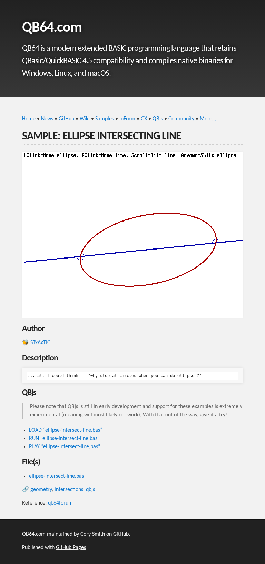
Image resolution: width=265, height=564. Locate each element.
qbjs (90, 489)
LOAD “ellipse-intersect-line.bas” (65, 430)
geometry (41, 489)
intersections (69, 489)
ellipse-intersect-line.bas (56, 476)
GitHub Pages (71, 548)
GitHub (66, 119)
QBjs (158, 119)
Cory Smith (92, 534)
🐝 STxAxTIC (36, 343)
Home (29, 119)
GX (144, 119)
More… (208, 119)
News (47, 119)
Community (181, 119)
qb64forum (60, 503)
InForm (127, 119)
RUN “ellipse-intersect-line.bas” (64, 438)
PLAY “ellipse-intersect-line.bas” (64, 447)
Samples (104, 119)
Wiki (85, 119)
